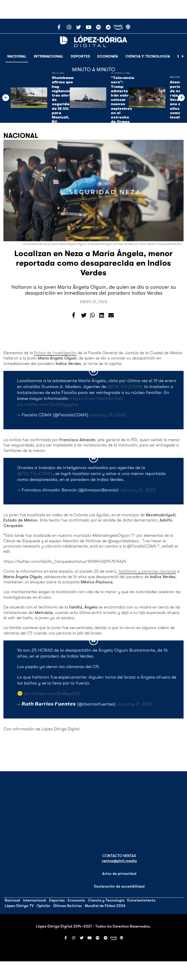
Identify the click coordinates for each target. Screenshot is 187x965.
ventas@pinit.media (119, 861)
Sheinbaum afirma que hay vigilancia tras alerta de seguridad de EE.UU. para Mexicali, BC (63, 100)
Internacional (48, 56)
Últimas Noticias (67, 906)
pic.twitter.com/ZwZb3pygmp (47, 404)
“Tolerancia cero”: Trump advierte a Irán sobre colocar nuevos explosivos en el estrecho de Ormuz (122, 100)
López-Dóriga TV (19, 906)
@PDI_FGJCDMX (125, 386)
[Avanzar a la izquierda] (5, 97)
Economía (107, 56)
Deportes (80, 56)
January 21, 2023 (107, 414)
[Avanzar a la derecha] (183, 56)
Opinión (43, 906)
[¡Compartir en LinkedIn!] (101, 315)
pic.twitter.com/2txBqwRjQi (52, 693)
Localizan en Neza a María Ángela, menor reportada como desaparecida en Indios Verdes (93, 263)
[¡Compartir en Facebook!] (73, 315)
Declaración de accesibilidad (119, 886)
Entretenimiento (141, 900)
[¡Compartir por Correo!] (111, 315)
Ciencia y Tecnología (147, 56)
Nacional (16, 56)
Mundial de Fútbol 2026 (105, 906)
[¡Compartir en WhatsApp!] (92, 315)
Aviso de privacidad (119, 874)
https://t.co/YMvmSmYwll (96, 398)
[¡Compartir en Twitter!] (83, 315)
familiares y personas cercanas (147, 571)
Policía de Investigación (55, 353)
